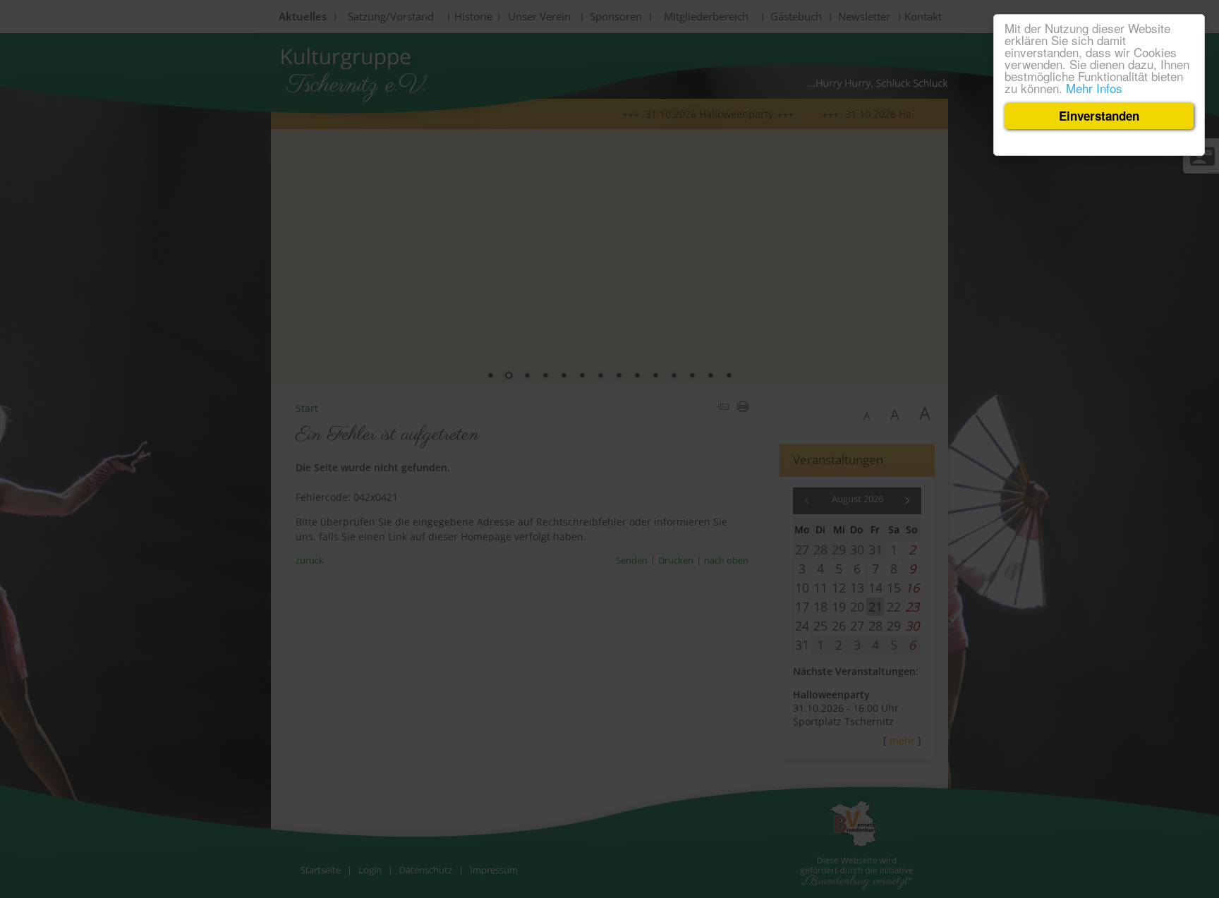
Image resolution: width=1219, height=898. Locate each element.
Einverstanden (1099, 115)
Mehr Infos (1094, 88)
